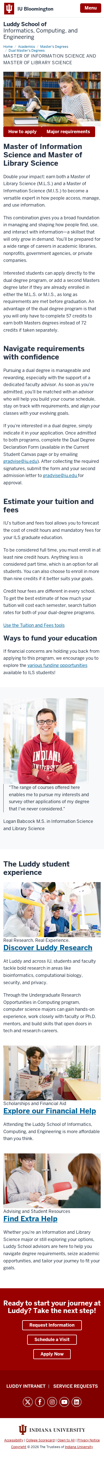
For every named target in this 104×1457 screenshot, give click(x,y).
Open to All (66, 1440)
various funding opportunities (57, 665)
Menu (91, 8)
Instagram (52, 1402)
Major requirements (68, 132)
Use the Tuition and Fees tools (34, 625)
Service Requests (75, 1386)
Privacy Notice (88, 1440)
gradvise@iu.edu (20, 461)
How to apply (22, 132)
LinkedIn (77, 1402)
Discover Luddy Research (47, 947)
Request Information (52, 1325)
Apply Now (52, 1354)
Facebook (40, 1402)
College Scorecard (40, 1440)
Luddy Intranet (25, 1386)
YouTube (64, 1402)
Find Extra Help (30, 1218)
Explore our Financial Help (49, 1111)
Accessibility (13, 1440)
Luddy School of (40, 30)
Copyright (18, 1447)
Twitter (28, 1402)
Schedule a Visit (52, 1339)
